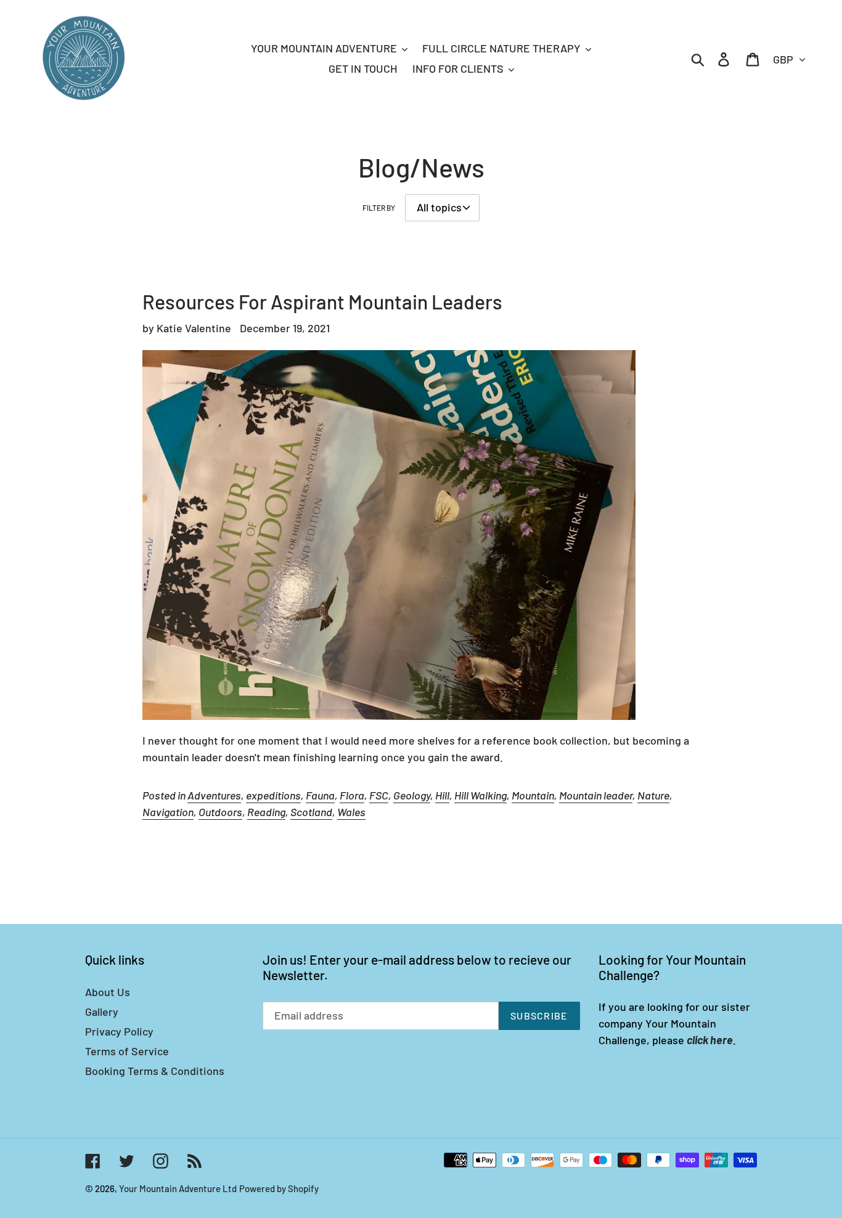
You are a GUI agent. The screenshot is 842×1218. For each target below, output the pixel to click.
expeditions (273, 795)
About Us (107, 992)
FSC (378, 795)
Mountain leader (595, 795)
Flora (352, 795)
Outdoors (220, 812)
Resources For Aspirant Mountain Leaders (322, 301)
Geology (411, 795)
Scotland (311, 812)
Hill (442, 795)
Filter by (378, 207)
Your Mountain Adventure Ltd (178, 1188)
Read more (170, 847)
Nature (653, 795)
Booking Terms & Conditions (154, 1070)
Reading (266, 812)
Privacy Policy (119, 1031)
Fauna (320, 795)
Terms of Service (127, 1051)
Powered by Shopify (279, 1188)
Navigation (168, 812)
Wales (351, 812)
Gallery (101, 1011)
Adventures (214, 795)
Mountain (533, 795)
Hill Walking (480, 795)
